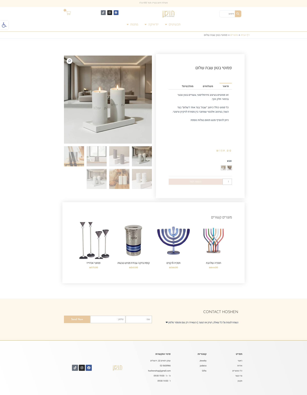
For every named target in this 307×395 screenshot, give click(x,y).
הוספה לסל (195, 182)
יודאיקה (153, 24)
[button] (4, 25)
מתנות (134, 24)
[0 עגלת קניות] (70, 13)
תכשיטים (175, 24)
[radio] (229, 167)
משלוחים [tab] (208, 86)
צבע (229, 161)
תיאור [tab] (226, 86)
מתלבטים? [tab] (187, 86)
